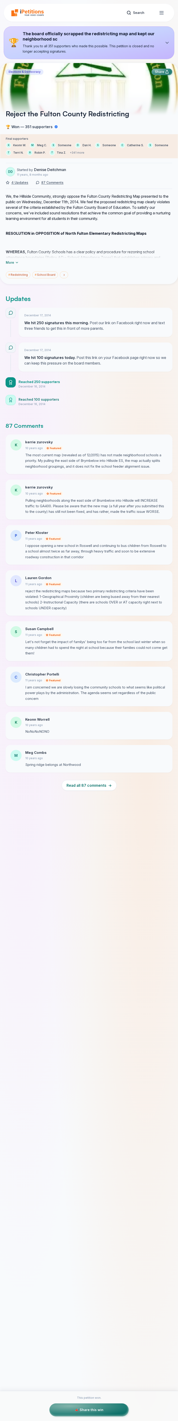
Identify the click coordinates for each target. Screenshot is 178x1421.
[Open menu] (161, 13)
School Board (45, 274)
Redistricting (18, 274)
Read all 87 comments (89, 785)
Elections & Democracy (25, 71)
